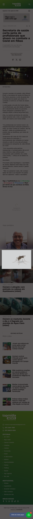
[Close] (31, 250)
